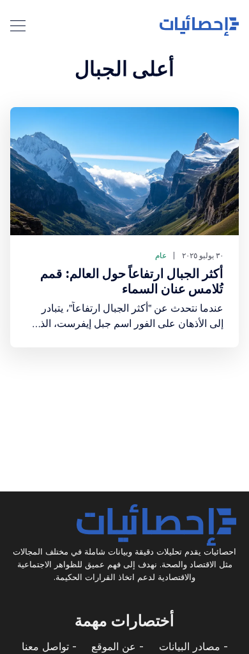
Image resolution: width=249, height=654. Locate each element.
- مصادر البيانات (193, 646)
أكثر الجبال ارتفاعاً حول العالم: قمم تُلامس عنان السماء (131, 281)
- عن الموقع (117, 646)
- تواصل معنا (49, 646)
